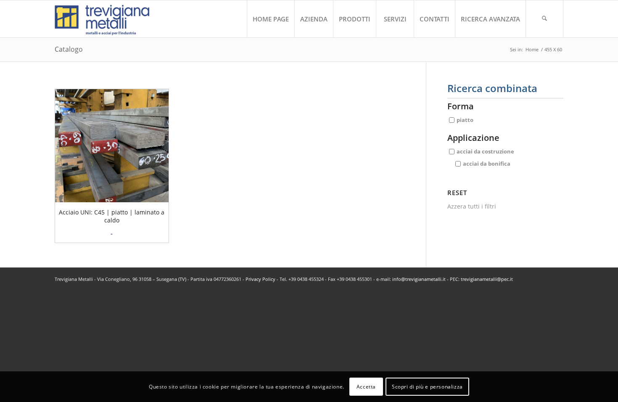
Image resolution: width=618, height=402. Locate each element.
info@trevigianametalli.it (419, 279)
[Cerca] (544, 18)
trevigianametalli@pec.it (487, 279)
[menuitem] (270, 18)
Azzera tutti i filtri (471, 206)
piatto (465, 120)
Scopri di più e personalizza (427, 386)
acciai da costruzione (485, 151)
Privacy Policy (260, 279)
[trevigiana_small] (109, 18)
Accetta (366, 386)
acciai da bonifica (486, 163)
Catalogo (69, 49)
